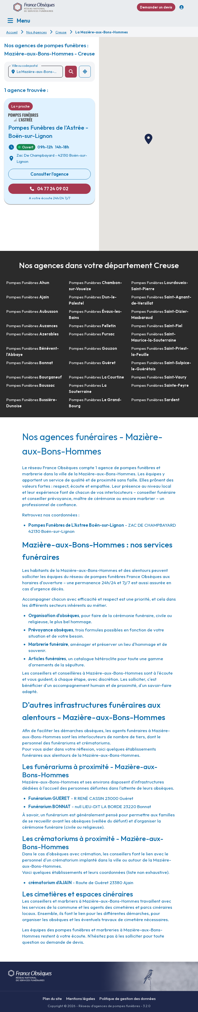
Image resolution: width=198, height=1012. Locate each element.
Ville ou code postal (25, 66)
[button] (148, 139)
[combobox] (38, 71)
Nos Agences (36, 32)
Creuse (61, 32)
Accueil (12, 32)
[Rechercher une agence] (71, 72)
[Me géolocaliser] (85, 72)
